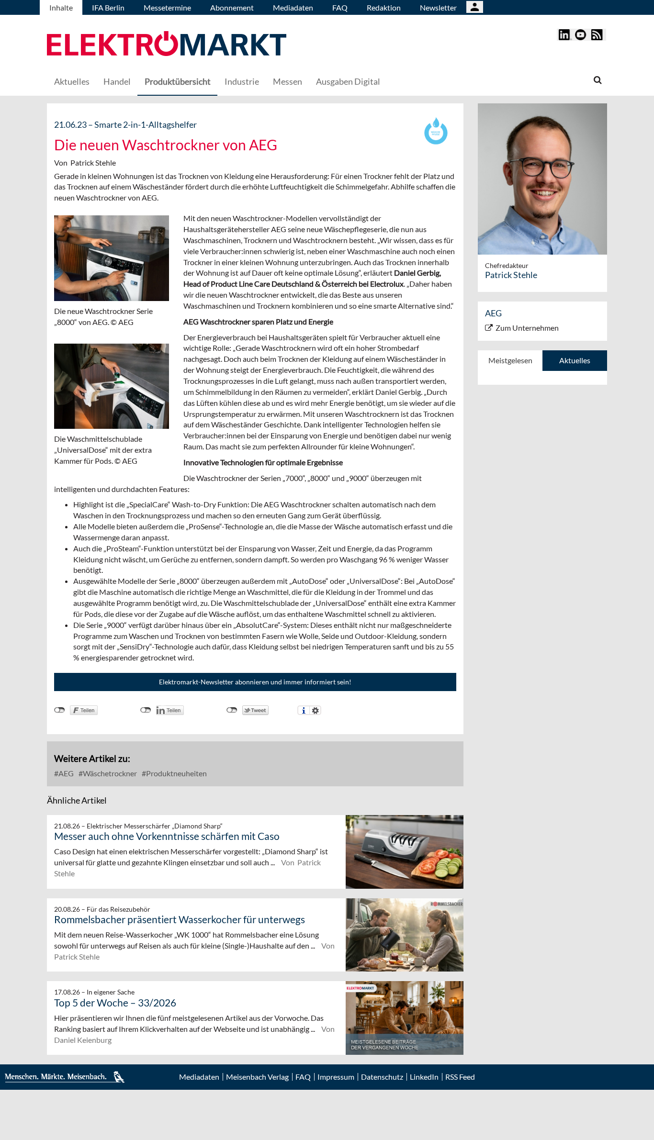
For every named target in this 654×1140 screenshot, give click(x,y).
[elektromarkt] (166, 44)
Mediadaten (293, 7)
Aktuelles (72, 81)
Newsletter (438, 7)
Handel (117, 81)
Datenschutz (382, 1077)
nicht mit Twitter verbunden (231, 710)
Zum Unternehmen (527, 327)
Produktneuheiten (176, 773)
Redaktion (384, 7)
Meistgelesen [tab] (510, 360)
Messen (287, 81)
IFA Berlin (108, 7)
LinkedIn (424, 1077)
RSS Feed (460, 1077)
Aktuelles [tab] (574, 360)
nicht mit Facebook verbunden (59, 710)
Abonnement (232, 7)
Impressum (335, 1077)
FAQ (340, 7)
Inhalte (61, 7)
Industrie (242, 81)
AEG (65, 773)
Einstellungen (315, 710)
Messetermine (167, 7)
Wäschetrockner (109, 773)
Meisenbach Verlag (257, 1077)
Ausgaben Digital (348, 81)
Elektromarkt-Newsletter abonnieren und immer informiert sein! (255, 682)
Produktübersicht (178, 81)
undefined (145, 710)
